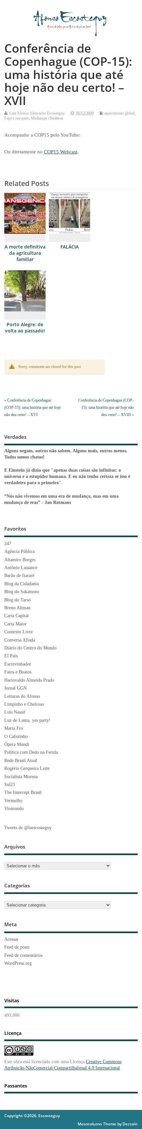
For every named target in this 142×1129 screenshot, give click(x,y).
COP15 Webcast (60, 151)
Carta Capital (16, 615)
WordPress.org (18, 963)
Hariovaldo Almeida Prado (29, 680)
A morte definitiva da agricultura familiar (25, 253)
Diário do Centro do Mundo (30, 647)
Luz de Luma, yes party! (27, 720)
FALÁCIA (69, 247)
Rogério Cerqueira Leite (27, 768)
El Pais (11, 655)
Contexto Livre (18, 631)
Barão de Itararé (19, 575)
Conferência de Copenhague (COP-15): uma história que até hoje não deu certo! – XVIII (106, 407)
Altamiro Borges (19, 559)
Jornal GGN (15, 688)
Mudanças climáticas (47, 118)
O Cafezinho (16, 736)
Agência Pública (19, 551)
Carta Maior (15, 623)
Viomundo (14, 808)
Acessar (11, 939)
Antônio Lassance (20, 567)
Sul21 (9, 784)
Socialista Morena (21, 776)
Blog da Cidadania (21, 583)
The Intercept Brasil (23, 792)
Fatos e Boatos (17, 672)
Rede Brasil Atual (20, 760)
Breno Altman (17, 607)
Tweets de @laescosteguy (28, 827)
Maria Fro (13, 728)
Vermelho (13, 800)
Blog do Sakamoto (21, 591)
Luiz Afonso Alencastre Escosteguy (37, 113)
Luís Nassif (14, 712)
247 (7, 543)
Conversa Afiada (19, 640)
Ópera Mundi (16, 744)
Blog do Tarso (17, 599)
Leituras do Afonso (22, 696)
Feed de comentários (23, 955)
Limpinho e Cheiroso (24, 704)
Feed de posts (16, 947)
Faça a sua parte (16, 118)
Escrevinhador (17, 664)
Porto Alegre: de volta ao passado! (25, 328)
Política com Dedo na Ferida (31, 752)
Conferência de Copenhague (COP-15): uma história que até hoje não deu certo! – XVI (32, 407)
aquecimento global (119, 113)
